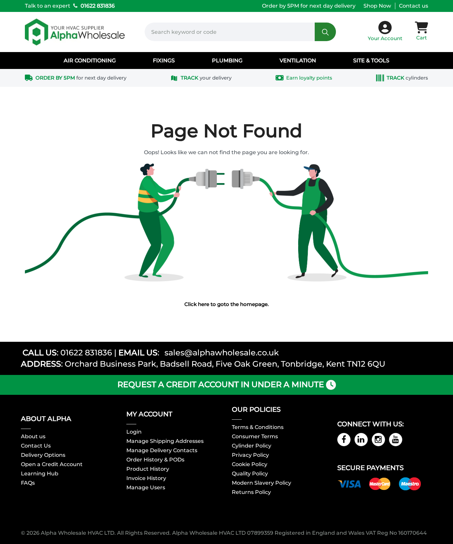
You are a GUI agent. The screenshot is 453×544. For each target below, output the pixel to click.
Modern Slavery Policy (261, 483)
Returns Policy (251, 492)
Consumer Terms (255, 436)
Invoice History (146, 478)
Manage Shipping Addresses (165, 441)
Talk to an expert (70, 6)
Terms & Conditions (258, 427)
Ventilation (298, 60)
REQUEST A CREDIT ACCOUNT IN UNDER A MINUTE (220, 384)
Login (134, 432)
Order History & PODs (155, 459)
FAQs (28, 483)
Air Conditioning (90, 60)
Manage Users (145, 487)
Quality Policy (250, 473)
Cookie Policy (249, 464)
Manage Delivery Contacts (161, 450)
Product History (147, 469)
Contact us (413, 6)
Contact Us (36, 446)
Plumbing (227, 60)
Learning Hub (39, 473)
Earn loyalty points (309, 78)
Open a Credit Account (52, 464)
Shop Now (377, 6)
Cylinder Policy (251, 446)
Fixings (164, 60)
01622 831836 (86, 352)
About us (33, 436)
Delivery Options (43, 455)
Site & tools (371, 60)
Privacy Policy (250, 455)
